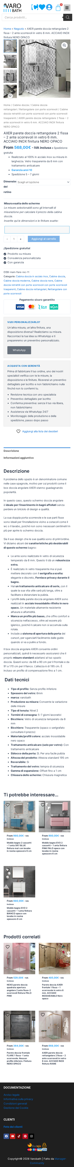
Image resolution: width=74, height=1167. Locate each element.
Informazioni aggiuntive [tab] (19, 457)
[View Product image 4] (10, 91)
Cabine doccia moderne (17, 280)
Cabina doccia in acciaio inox (32, 276)
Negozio (19, 28)
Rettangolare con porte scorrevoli (38, 109)
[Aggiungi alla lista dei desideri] (8, 805)
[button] (64, 45)
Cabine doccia (21, 105)
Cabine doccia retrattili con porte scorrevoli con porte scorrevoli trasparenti (36, 113)
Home (7, 28)
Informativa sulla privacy (18, 1099)
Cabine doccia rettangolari (32, 289)
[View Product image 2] (10, 61)
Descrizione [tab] (11, 450)
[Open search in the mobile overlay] (37, 17)
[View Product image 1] (10, 46)
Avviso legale (11, 1094)
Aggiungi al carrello (43, 238)
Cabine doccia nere (42, 280)
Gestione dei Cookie (16, 1107)
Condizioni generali (15, 1103)
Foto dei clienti (13, 1126)
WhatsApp (19, 350)
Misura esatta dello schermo (22, 203)
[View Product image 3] (10, 76)
